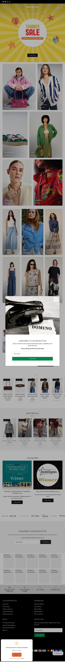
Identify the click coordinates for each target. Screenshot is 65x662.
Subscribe (32, 358)
